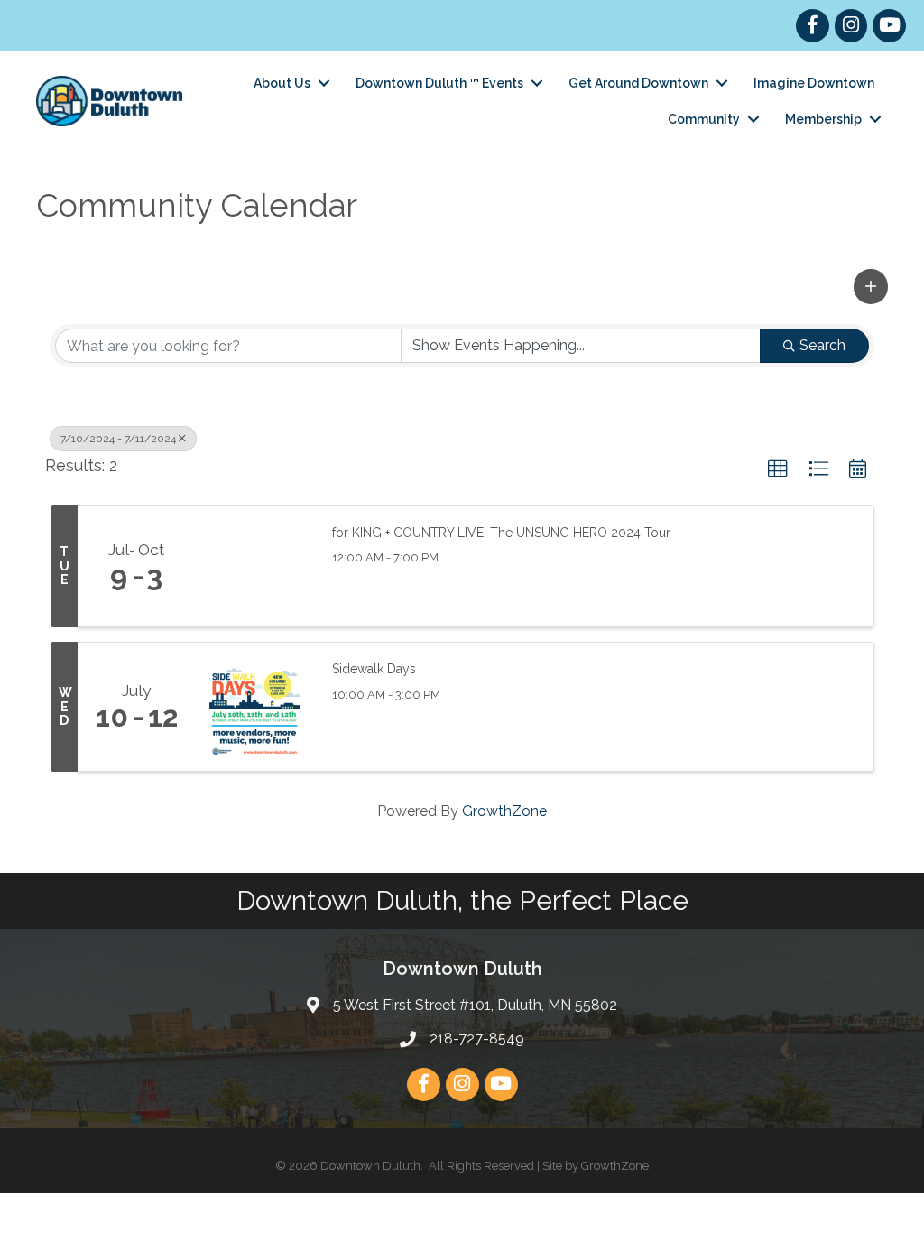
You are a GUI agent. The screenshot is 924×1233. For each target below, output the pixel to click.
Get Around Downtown (638, 83)
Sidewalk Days (374, 669)
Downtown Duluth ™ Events (439, 83)
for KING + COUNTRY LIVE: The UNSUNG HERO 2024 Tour (501, 532)
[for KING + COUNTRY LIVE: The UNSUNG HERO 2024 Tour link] (254, 567)
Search (822, 345)
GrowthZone (504, 811)
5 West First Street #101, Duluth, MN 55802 (475, 1005)
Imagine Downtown (813, 83)
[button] (871, 286)
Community (704, 119)
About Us (282, 83)
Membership (823, 119)
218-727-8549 (477, 1038)
